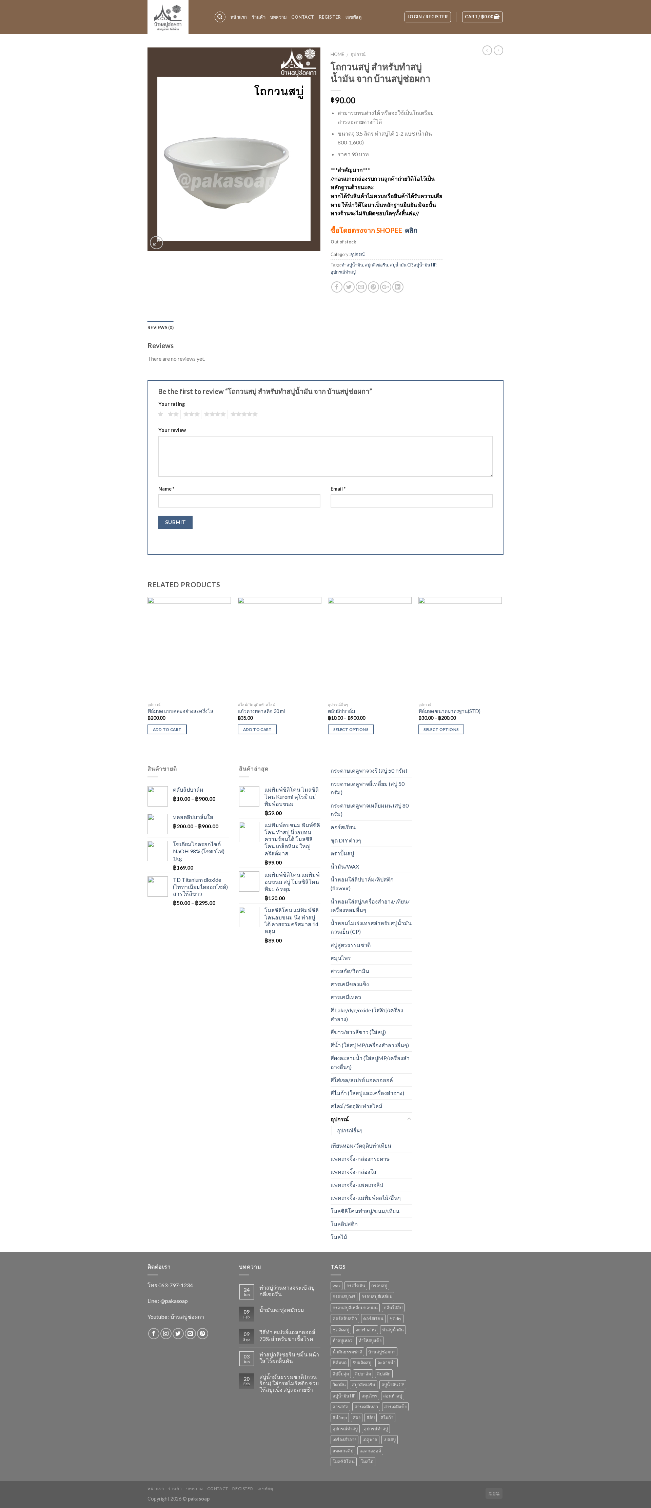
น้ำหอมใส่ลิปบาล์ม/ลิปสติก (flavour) (362, 883)
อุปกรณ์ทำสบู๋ (343, 272)
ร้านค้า (258, 17)
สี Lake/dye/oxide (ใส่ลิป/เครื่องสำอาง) (367, 1014)
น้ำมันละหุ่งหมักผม (281, 1310)
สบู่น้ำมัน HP (425, 264)
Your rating (171, 404)
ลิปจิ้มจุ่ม (341, 1373)
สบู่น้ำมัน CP (401, 264)
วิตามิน (339, 1384)
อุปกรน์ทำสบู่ (376, 1428)
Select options (351, 729)
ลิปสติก (384, 1373)
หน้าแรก (239, 17)
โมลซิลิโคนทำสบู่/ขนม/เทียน (365, 1211)
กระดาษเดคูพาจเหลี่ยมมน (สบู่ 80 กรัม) (370, 809)
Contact (302, 17)
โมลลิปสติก (344, 1224)
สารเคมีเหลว (346, 997)
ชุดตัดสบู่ (341, 1329)
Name (166, 489)
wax (336, 1285)
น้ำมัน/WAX (345, 866)
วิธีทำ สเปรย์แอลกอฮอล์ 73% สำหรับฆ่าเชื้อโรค (287, 1335)
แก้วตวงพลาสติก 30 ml (261, 711)
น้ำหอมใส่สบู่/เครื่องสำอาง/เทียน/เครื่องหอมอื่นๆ (370, 905)
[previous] (148, 674)
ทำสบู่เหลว (342, 1340)
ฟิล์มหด (340, 1362)
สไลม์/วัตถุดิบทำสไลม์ (356, 1106)
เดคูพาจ (369, 1439)
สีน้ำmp (340, 1417)
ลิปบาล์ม (363, 1373)
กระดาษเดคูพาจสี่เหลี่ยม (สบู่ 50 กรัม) (368, 788)
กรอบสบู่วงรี (344, 1296)
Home (337, 54)
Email (338, 489)
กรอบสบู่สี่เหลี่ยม (376, 1296)
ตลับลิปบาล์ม (341, 711)
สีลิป (371, 1417)
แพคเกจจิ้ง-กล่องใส (353, 1171)
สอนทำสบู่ (392, 1395)
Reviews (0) (160, 327)
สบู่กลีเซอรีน (376, 264)
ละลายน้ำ (386, 1362)
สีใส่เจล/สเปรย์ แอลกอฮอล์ (362, 1080)
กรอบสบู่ (379, 1285)
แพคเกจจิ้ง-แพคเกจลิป (357, 1185)
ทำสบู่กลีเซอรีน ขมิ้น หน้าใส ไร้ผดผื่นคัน (289, 1357)
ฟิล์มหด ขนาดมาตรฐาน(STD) (449, 711)
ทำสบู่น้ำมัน (352, 264)
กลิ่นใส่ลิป (393, 1307)
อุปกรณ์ (358, 54)
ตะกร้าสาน (365, 1329)
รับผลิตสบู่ (362, 1362)
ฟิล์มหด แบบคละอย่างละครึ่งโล (180, 711)
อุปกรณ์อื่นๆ (349, 1130)
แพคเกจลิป (343, 1450)
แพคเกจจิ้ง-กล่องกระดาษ (360, 1158)
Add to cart (167, 729)
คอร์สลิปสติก (345, 1318)
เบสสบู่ (389, 1439)
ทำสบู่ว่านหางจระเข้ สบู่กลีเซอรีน (287, 1290)
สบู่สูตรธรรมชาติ (351, 944)
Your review (172, 430)
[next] (501, 674)
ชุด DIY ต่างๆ (346, 840)
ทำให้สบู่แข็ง (369, 1340)
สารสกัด (340, 1406)
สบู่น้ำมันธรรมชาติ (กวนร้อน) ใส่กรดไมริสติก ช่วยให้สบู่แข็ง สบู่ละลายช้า (289, 1383)
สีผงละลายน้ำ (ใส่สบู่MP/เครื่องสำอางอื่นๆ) (370, 1062)
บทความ (278, 17)
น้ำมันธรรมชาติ (347, 1351)
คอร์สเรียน (343, 827)
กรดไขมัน (356, 1285)
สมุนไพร (341, 958)
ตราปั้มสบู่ (342, 853)
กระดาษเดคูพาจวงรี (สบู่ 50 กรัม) (369, 770)
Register (330, 17)
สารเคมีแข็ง (395, 1406)
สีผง (356, 1417)
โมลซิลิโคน (344, 1461)
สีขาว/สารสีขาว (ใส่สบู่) (358, 1032)
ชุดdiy (395, 1318)
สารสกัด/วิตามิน (350, 971)
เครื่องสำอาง (344, 1439)
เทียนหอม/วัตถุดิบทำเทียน (361, 1145)
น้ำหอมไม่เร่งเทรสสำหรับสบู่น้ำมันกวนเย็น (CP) (371, 927)
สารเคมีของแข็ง (350, 984)
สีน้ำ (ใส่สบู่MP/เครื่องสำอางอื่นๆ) (370, 1045)
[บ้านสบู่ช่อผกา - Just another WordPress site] (175, 17)
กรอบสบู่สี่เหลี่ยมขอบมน (355, 1307)
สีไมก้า (387, 1417)
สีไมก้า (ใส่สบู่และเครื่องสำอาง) (367, 1093)
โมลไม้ (339, 1237)
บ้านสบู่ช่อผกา (381, 1351)
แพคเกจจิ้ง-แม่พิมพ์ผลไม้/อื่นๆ (366, 1197)
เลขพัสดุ (353, 17)
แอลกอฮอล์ (370, 1450)
